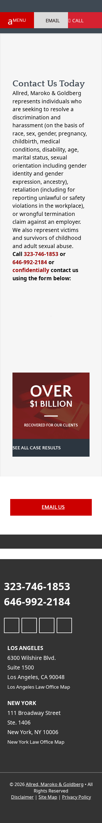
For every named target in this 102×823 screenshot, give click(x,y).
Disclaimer (22, 797)
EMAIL (53, 20)
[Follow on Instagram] (64, 625)
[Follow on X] (46, 625)
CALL (78, 20)
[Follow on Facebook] (11, 625)
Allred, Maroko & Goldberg (55, 784)
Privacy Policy (76, 797)
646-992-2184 (29, 262)
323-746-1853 (41, 254)
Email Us (53, 507)
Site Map (48, 797)
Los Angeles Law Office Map (39, 687)
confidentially (30, 270)
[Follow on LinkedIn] (29, 625)
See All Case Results (37, 447)
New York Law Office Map (36, 742)
